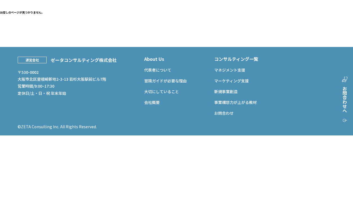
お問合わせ (224, 113)
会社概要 (152, 102)
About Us (154, 59)
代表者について (157, 70)
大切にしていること (161, 91)
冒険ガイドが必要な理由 (165, 80)
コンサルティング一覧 (236, 59)
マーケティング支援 (231, 80)
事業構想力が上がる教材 (235, 102)
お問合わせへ (344, 99)
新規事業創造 (225, 91)
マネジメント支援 (229, 70)
